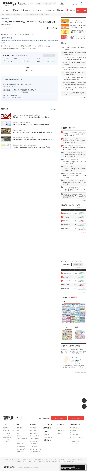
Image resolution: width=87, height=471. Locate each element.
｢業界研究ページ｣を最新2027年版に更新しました (26, 3)
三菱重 (67, 284)
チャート (68, 4)
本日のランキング (16, 86)
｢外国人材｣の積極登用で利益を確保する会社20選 (17, 84)
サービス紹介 (15, 460)
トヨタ (67, 217)
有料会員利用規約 (57, 461)
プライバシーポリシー (52, 460)
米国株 (61, 10)
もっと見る (53, 109)
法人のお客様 (76, 418)
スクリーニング (39, 10)
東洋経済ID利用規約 (44, 461)
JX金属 (67, 228)
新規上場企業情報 (16, 97)
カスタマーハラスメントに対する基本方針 (24, 461)
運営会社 (6, 460)
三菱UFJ (68, 277)
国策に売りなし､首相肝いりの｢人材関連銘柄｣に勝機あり (19, 90)
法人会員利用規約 (69, 461)
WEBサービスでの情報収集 (36, 460)
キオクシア (68, 213)
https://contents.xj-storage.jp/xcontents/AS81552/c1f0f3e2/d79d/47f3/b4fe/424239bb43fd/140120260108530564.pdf (29, 40)
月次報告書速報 (16, 14)
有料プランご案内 (81, 10)
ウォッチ (75, 4)
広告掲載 (23, 460)
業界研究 (50, 10)
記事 (16, 10)
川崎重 (67, 288)
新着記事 (8, 14)
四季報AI (71, 10)
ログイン (81, 4)
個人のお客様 (59, 418)
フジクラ (68, 224)
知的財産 (63, 460)
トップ (6, 10)
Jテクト (68, 221)
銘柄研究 (27, 10)
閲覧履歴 (62, 4)
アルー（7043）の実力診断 (10, 96)
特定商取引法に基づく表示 (75, 460)
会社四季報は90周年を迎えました (26, 4)
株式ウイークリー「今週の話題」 (20, 92)
